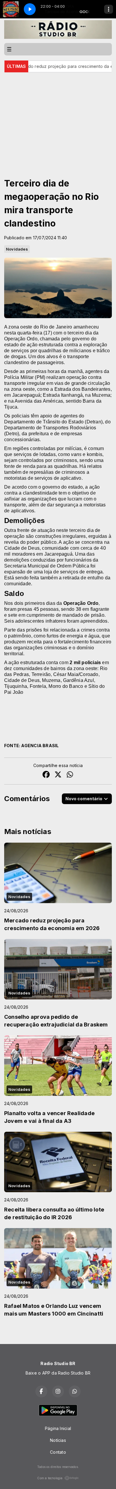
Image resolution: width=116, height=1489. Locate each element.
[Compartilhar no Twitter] (58, 775)
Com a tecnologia (49, 1478)
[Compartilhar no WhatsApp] (69, 775)
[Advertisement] (58, 116)
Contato (58, 1452)
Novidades (17, 249)
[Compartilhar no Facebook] (46, 775)
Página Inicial (58, 1428)
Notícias (58, 1440)
